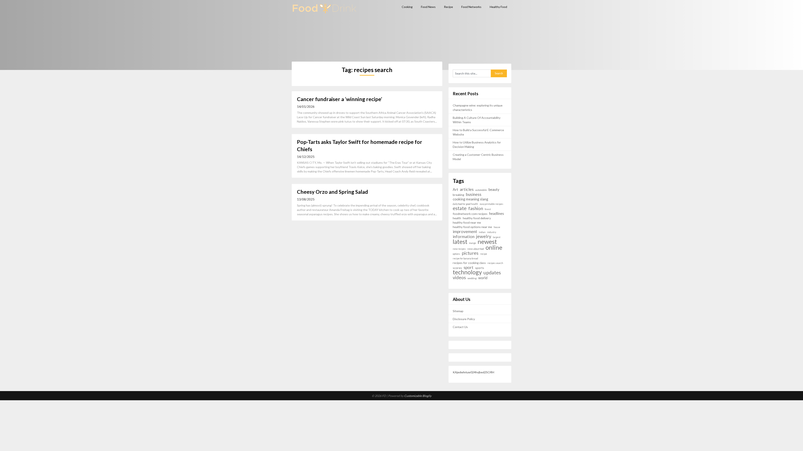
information (463, 236)
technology (467, 272)
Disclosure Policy (464, 319)
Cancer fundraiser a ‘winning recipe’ (339, 99)
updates (492, 272)
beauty (493, 189)
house (497, 227)
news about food (475, 248)
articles (467, 189)
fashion (475, 208)
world (482, 278)
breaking (458, 194)
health (457, 218)
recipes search (495, 263)
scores (457, 268)
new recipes (459, 248)
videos (459, 277)
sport (468, 267)
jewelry (483, 236)
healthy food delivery (477, 218)
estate (460, 208)
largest (496, 237)
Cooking (407, 7)
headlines (496, 213)
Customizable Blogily (417, 396)
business (473, 194)
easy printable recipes (491, 204)
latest (460, 241)
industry (491, 232)
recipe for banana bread (465, 258)
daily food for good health (465, 204)
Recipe (448, 7)
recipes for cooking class (469, 263)
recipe (483, 253)
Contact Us (460, 327)
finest (488, 209)
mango (472, 243)
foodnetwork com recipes (470, 213)
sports (479, 268)
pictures (470, 253)
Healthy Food (498, 7)
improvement (465, 231)
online (494, 247)
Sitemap (458, 311)
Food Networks (471, 7)
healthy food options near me (472, 227)
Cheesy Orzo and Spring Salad (332, 192)
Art (455, 189)
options (456, 253)
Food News (428, 7)
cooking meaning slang (470, 199)
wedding (472, 278)
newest (487, 241)
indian (482, 232)
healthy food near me (467, 222)
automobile (481, 190)
